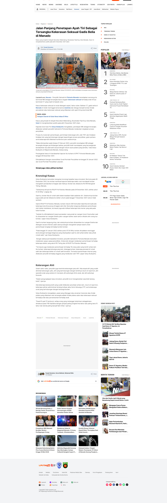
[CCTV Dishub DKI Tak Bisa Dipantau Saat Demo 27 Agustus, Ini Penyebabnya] (115, 314)
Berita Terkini (107, 375)
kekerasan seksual (74, 100)
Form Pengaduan (97, 472)
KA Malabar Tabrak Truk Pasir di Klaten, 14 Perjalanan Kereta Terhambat (119, 157)
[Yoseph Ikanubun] (38, 48)
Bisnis (51, 4)
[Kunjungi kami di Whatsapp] (124, 484)
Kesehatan (84, 4)
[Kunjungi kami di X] (117, 484)
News (44, 4)
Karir (117, 472)
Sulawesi (76, 9)
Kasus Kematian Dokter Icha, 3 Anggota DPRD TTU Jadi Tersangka (119, 83)
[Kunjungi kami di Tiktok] (127, 484)
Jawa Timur (53, 9)
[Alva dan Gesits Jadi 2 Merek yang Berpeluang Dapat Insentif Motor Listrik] (115, 386)
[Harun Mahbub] (40, 374)
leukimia (68, 108)
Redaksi (48, 472)
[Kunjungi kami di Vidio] (107, 484)
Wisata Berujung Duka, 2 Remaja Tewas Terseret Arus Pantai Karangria (45, 410)
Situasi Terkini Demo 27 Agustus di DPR (117, 334)
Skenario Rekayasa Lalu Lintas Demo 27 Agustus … (118, 350)
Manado (48, 97)
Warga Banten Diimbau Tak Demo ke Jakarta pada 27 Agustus (118, 93)
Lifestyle (74, 4)
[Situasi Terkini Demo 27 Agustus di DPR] (105, 334)
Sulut (37, 123)
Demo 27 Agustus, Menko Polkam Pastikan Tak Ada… (118, 366)
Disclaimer (56, 472)
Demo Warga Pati (108, 303)
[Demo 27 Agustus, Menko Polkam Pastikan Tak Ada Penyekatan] (105, 366)
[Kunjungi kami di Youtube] (110, 484)
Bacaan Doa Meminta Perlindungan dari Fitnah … (118, 430)
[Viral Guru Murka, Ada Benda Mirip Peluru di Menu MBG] (115, 60)
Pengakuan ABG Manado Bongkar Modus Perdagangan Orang (44, 430)
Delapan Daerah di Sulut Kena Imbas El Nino (52, 116)
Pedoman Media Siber (76, 472)
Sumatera (61, 9)
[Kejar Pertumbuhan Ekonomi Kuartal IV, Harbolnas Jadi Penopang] (105, 422)
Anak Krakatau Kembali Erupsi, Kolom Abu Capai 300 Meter (119, 167)
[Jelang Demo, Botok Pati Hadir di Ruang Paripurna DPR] (105, 342)
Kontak (41, 472)
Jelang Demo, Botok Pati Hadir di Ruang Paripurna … (118, 342)
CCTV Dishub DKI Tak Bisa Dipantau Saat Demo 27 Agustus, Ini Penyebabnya (114, 326)
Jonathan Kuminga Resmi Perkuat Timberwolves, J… (118, 414)
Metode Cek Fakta (44, 475)
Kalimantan (105, 9)
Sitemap (87, 472)
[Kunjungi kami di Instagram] (120, 484)
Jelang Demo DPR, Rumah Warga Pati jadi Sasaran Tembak (118, 136)
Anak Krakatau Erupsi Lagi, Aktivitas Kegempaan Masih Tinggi (118, 116)
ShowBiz (59, 4)
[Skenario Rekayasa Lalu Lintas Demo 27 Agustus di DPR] (105, 350)
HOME (38, 4)
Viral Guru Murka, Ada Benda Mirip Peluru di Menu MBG (119, 74)
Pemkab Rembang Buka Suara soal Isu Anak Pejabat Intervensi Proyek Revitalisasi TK (119, 104)
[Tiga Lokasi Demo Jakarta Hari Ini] (105, 358)
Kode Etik (64, 472)
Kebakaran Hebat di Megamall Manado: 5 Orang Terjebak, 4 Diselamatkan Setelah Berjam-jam (66, 430)
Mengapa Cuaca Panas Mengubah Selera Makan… (118, 406)
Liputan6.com (52, 490)
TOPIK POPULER (106, 24)
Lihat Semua (125, 50)
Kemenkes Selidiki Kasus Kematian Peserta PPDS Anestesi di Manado (87, 410)
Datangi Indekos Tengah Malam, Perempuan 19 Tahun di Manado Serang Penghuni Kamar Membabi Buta (88, 450)
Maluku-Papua (114, 9)
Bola (66, 4)
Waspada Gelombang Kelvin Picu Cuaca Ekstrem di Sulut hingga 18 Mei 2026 (45, 450)
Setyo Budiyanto (58, 127)
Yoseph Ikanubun (48, 47)
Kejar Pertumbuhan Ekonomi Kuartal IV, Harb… (118, 422)
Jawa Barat (97, 9)
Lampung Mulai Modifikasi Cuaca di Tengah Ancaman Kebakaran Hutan (118, 126)
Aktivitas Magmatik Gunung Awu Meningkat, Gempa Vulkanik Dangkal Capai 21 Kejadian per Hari (66, 450)
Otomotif (101, 4)
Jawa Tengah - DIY (86, 9)
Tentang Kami (109, 472)
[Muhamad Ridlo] (43, 374)
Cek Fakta (110, 4)
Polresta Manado (73, 97)
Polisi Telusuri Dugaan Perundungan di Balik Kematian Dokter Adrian (65, 410)
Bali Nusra (69, 9)
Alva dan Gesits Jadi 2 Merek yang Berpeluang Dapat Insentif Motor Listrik (115, 399)
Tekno (92, 4)
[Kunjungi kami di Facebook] (114, 484)
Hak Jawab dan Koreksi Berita (60, 475)
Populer (105, 50)
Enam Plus (121, 4)
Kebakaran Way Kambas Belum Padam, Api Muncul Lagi (118, 147)
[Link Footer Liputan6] (47, 465)
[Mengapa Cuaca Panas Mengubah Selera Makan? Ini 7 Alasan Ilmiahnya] (105, 406)
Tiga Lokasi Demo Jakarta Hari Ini (118, 358)
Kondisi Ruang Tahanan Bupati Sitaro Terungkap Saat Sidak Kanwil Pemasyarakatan (88, 430)
